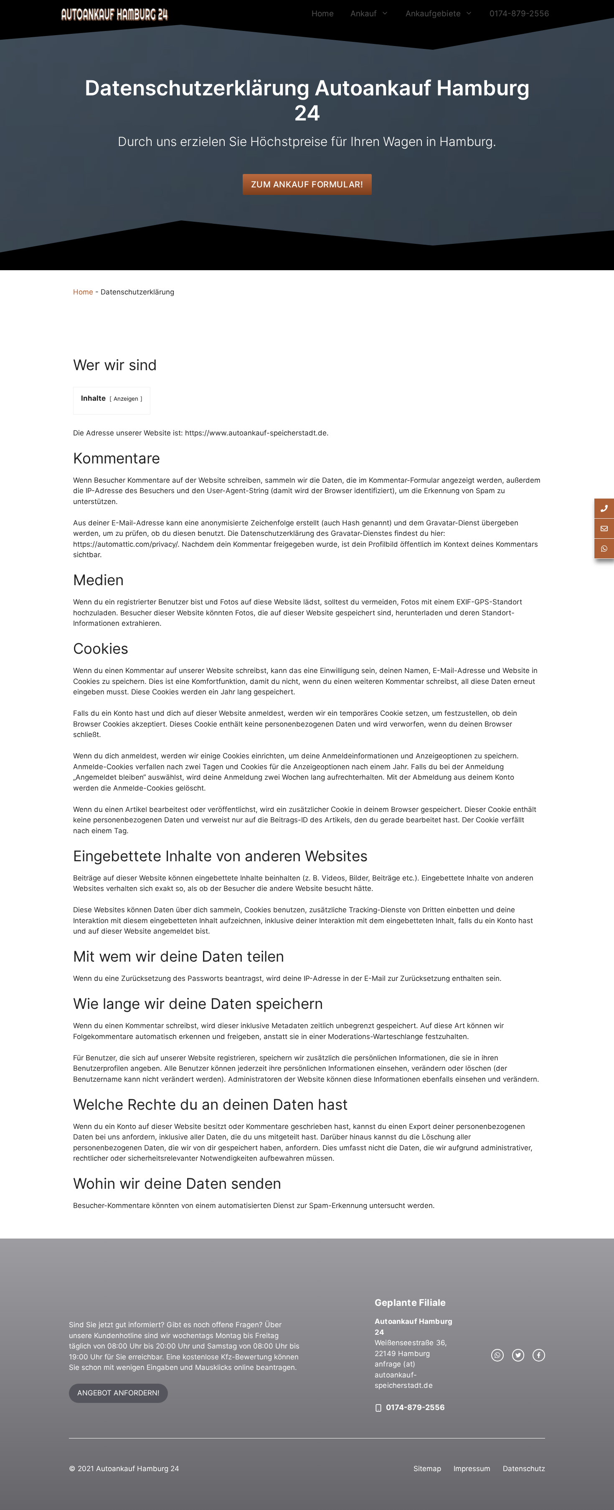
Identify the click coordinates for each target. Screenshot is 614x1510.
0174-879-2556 (519, 13)
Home (323, 13)
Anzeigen (126, 398)
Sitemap (427, 1468)
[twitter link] (518, 1355)
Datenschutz (524, 1468)
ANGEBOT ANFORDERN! (118, 1393)
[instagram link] (497, 1355)
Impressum (472, 1468)
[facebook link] (539, 1355)
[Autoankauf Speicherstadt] (114, 14)
